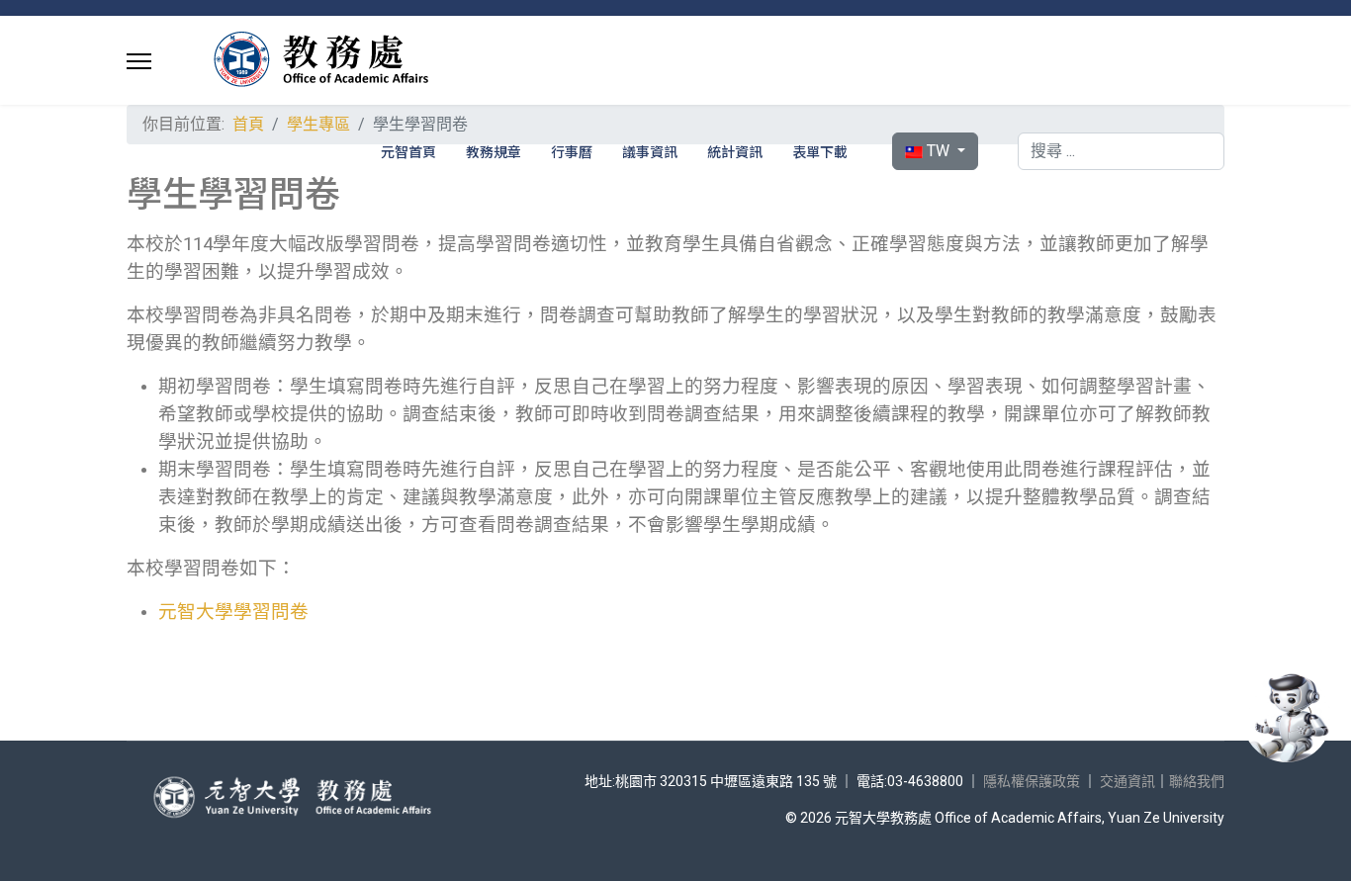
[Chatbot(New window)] (1286, 717)
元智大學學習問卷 (233, 612)
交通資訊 (1127, 781)
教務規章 (493, 151)
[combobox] (1121, 151)
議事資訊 (649, 151)
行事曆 (571, 151)
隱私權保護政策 (1031, 781)
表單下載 (820, 151)
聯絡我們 (1196, 781)
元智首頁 (408, 151)
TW (938, 150)
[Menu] (139, 61)
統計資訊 (735, 151)
